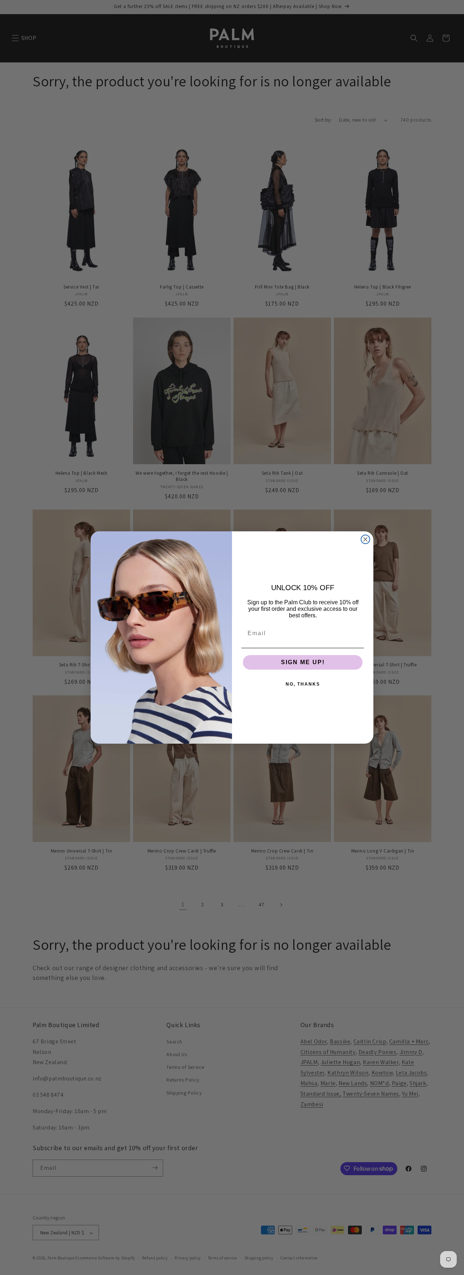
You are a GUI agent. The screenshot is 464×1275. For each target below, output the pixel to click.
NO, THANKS (303, 684)
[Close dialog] (365, 539)
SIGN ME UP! (303, 662)
